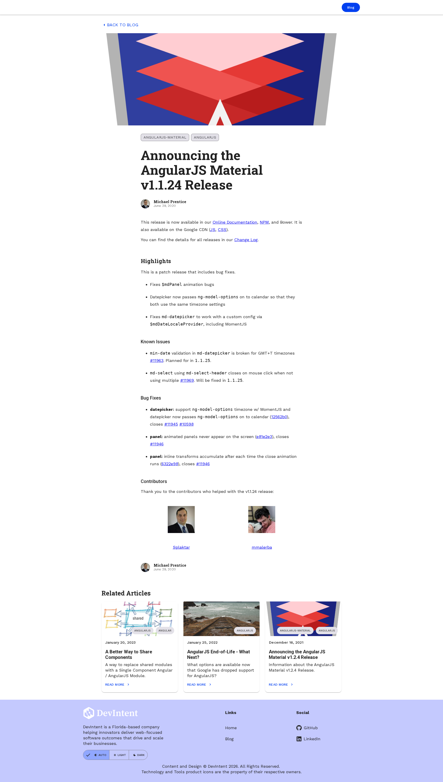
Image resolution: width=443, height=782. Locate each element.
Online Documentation (235, 222)
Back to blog (120, 25)
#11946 (157, 443)
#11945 (171, 424)
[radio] (96, 755)
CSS (222, 229)
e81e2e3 (264, 436)
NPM (264, 222)
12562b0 (279, 416)
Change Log (246, 239)
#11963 (156, 360)
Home (231, 727)
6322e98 (170, 463)
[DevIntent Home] (100, 7)
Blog (229, 738)
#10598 (186, 424)
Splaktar (181, 547)
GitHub (311, 727)
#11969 (187, 380)
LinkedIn (312, 738)
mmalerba (262, 547)
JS (212, 229)
